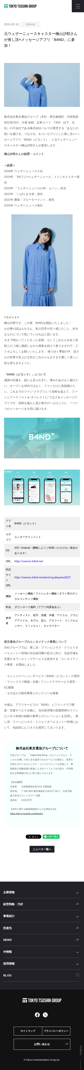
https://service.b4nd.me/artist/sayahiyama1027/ (42, 577)
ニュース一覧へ (42, 849)
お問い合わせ (42, 1044)
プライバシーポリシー (56, 1031)
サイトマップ (28, 1031)
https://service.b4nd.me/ (28, 561)
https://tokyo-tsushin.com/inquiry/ (26, 813)
